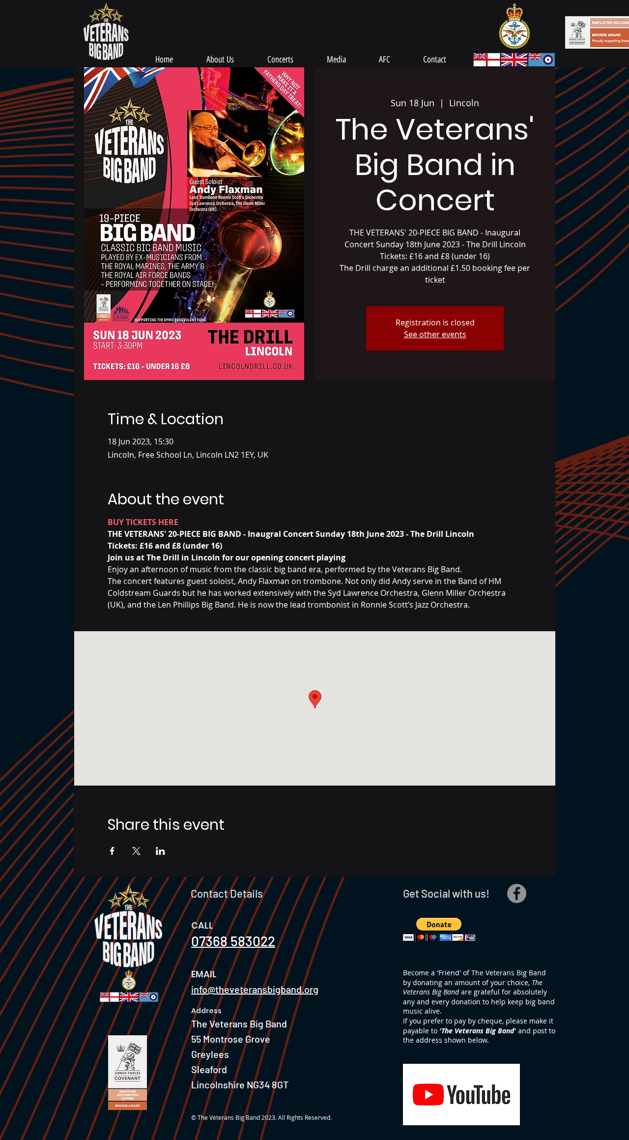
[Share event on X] (136, 851)
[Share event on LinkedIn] (160, 851)
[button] (439, 929)
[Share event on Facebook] (112, 851)
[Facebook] (516, 893)
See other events (435, 334)
